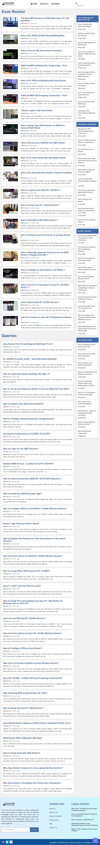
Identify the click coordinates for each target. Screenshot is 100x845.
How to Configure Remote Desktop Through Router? (29, 418)
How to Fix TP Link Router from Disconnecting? (86, 395)
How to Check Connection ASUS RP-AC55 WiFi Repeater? (32, 478)
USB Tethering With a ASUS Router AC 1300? (25, 693)
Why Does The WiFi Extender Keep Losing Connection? (85, 132)
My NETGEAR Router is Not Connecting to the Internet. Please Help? (87, 330)
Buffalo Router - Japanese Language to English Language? (87, 414)
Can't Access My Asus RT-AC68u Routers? (24, 618)
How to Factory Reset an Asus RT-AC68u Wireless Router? (32, 633)
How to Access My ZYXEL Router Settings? (87, 356)
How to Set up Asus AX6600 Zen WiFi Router (43, 142)
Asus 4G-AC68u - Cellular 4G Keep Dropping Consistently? (32, 678)
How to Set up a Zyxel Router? (85, 151)
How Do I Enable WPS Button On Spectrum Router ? (87, 182)
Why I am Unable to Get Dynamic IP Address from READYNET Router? (86, 318)
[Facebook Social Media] (3, 842)
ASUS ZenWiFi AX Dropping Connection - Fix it (44, 95)
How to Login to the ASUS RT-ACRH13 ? (40, 190)
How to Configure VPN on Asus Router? (22, 648)
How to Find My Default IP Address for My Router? (87, 142)
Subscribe (34, 829)
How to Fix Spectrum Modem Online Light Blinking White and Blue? (86, 384)
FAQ (50, 824)
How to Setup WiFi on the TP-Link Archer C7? (86, 308)
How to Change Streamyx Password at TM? (87, 347)
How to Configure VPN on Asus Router (86, 86)
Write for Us (53, 812)
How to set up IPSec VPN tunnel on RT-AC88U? (26, 571)
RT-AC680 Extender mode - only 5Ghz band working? (30, 359)
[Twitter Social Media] (7, 842)
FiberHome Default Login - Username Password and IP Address (87, 162)
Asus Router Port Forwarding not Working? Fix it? (28, 344)
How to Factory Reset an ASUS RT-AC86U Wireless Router (87, 55)
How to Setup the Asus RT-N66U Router (87, 45)
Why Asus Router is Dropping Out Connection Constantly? (32, 783)
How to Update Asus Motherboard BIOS (85, 26)
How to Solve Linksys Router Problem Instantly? (87, 270)
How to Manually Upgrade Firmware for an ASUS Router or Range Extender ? (45, 253)
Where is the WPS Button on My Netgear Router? (87, 374)
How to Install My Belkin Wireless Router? (86, 279)
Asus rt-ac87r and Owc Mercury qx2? (22, 586)
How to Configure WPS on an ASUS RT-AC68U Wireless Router (86, 75)
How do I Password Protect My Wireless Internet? (87, 299)
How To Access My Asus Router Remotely (41, 50)
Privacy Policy (54, 820)
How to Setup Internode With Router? (21, 753)
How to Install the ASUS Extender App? (22, 493)
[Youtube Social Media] (11, 842)
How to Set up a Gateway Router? (87, 222)
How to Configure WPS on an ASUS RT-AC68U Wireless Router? (35, 508)
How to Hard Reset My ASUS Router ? (39, 220)
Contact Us (53, 827)
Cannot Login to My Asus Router (37, 110)
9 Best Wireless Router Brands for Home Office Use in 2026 (86, 212)
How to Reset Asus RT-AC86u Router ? (40, 302)
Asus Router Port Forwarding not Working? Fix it (87, 114)
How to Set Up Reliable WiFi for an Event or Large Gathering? (87, 239)
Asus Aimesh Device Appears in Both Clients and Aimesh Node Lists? (37, 723)
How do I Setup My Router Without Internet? (86, 424)
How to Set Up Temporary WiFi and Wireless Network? (87, 250)
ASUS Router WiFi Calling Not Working (86, 36)
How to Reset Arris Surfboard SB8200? (85, 404)
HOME (34, 4)
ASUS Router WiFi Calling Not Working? (22, 738)
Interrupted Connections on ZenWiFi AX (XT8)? (26, 433)
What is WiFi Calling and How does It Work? (86, 172)
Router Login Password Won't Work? (21, 523)
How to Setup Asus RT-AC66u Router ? (40, 205)
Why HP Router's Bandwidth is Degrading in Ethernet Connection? (87, 289)
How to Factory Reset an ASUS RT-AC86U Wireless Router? (33, 556)
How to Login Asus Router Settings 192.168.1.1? (26, 374)
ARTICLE (45, 4)
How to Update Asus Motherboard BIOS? (23, 404)
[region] (87, 454)
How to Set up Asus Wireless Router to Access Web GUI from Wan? (36, 389)
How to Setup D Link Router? (85, 201)
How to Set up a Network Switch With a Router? (86, 192)
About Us (52, 809)
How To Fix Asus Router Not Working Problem (43, 157)
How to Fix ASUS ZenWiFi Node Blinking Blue (42, 35)
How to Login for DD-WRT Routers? (21, 448)
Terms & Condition (55, 816)
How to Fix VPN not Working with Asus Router (43, 80)
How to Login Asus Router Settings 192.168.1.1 (86, 65)
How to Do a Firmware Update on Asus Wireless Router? (31, 663)
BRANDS (56, 4)
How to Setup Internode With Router (86, 104)
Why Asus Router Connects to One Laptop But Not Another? (33, 768)
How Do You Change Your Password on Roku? (86, 260)
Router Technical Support (73, 842)
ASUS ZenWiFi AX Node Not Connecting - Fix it (44, 65)
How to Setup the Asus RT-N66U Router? (23, 708)
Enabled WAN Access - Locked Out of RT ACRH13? (28, 463)
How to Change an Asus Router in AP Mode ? (43, 270)
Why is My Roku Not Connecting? (84, 433)
